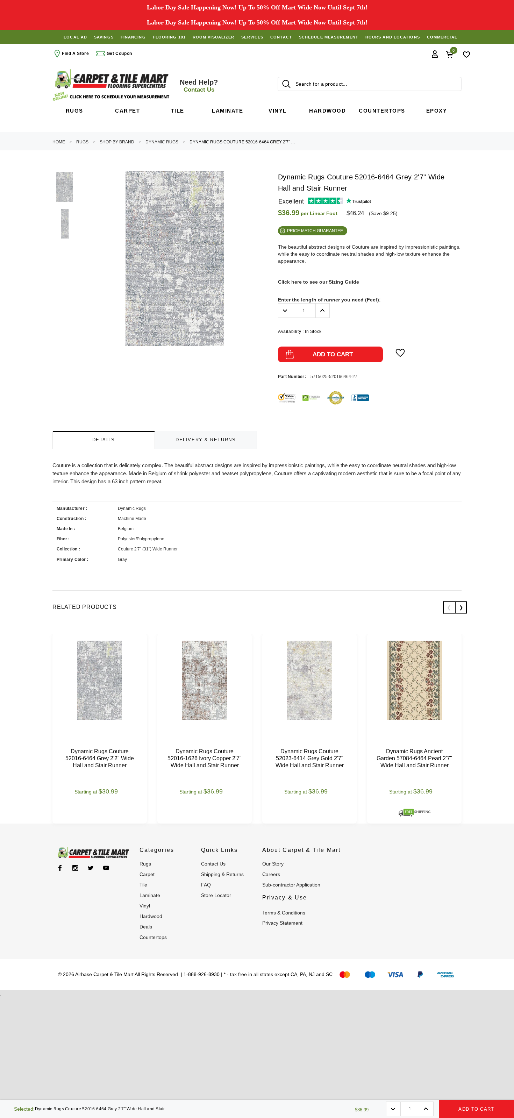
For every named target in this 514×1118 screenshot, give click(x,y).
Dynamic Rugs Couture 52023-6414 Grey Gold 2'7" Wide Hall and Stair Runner (310, 758)
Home (58, 142)
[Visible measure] (111, 96)
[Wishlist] (466, 53)
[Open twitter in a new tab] (90, 868)
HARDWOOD (151, 916)
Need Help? (199, 85)
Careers (271, 874)
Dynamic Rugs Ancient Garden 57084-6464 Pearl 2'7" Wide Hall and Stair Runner (414, 758)
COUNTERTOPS (153, 937)
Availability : (300, 331)
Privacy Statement (282, 923)
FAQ (206, 885)
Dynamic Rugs (161, 142)
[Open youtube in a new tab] (106, 868)
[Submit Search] (286, 84)
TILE (143, 885)
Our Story (273, 864)
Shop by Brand (117, 142)
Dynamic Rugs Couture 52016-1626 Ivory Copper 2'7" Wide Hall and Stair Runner (204, 758)
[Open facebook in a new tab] (60, 868)
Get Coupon (118, 53)
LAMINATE (150, 895)
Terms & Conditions (283, 913)
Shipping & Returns (222, 874)
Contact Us (213, 864)
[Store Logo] (111, 78)
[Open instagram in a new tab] (75, 868)
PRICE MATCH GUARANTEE (315, 231)
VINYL (145, 906)
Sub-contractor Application (291, 885)
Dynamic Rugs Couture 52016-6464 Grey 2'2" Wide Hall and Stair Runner (99, 758)
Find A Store (75, 53)
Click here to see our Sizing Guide (318, 282)
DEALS (146, 927)
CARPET (147, 874)
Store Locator (216, 895)
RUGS (82, 142)
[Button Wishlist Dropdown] (400, 353)
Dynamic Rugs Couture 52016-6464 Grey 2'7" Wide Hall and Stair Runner (244, 142)
